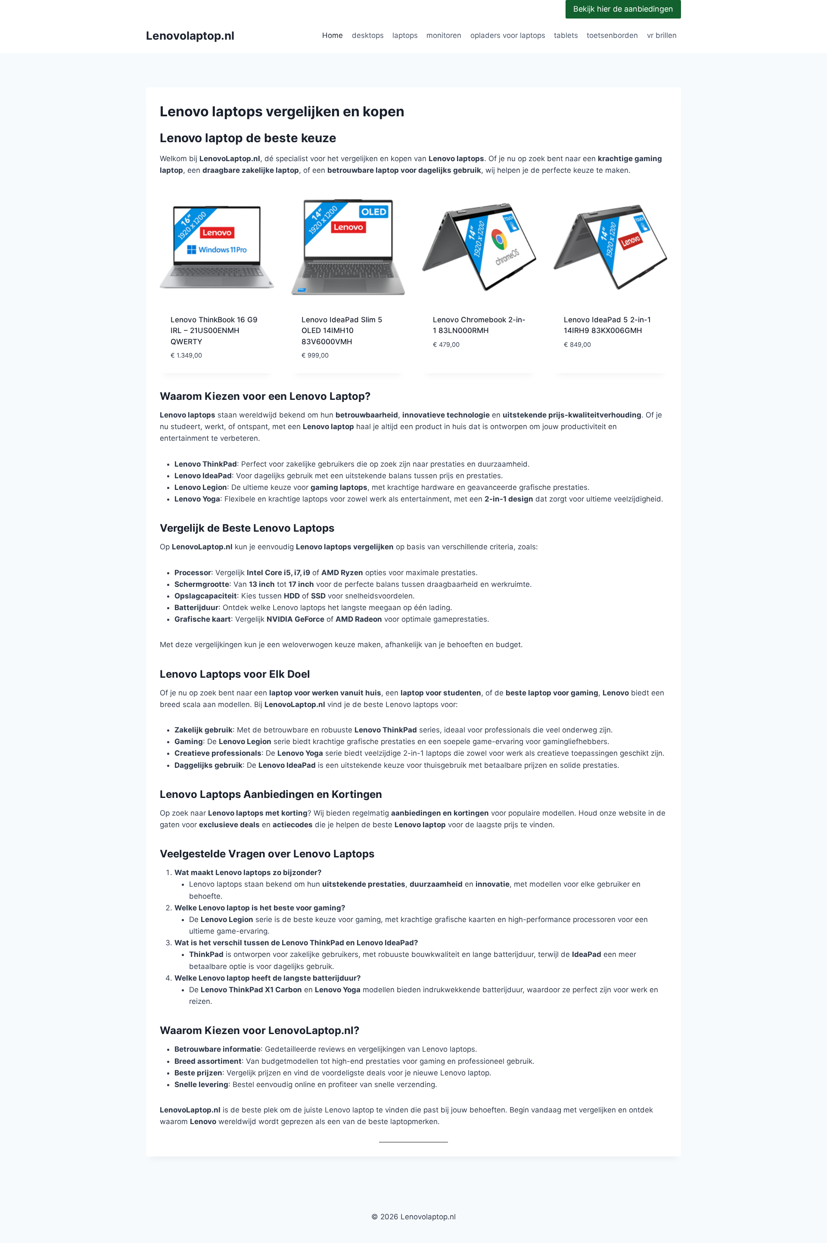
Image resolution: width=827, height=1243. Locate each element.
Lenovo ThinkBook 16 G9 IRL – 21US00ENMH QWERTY (214, 330)
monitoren (443, 35)
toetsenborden (612, 35)
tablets (566, 35)
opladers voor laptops (507, 35)
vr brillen (662, 35)
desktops (368, 35)
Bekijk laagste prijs (469, 370)
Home (332, 35)
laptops (405, 35)
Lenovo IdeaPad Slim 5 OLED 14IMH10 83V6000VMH (342, 330)
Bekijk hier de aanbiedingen (623, 8)
